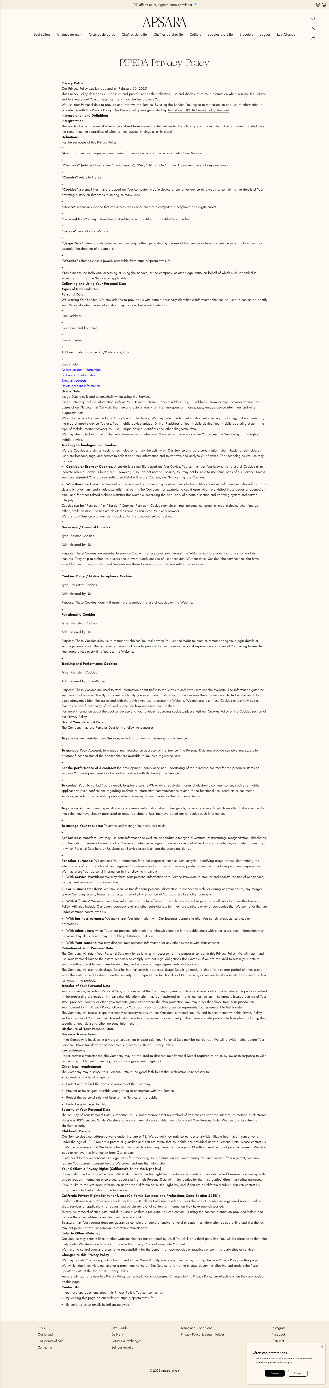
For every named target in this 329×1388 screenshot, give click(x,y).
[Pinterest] (324, 5)
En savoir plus (285, 1362)
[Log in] (313, 28)
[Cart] (313, 38)
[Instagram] (318, 5)
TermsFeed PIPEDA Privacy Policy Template (198, 110)
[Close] (322, 1346)
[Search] (313, 19)
